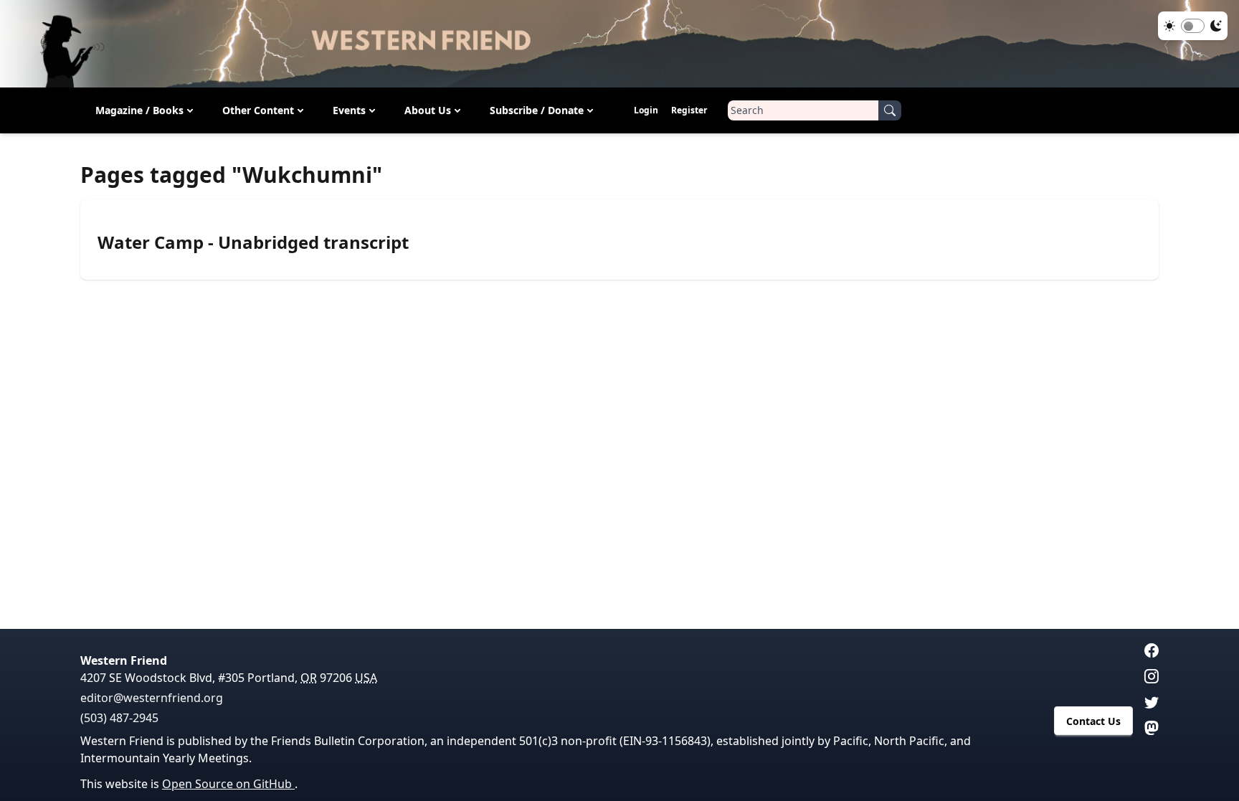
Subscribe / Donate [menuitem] (537, 110)
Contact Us (1093, 721)
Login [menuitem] (646, 110)
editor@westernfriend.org (151, 698)
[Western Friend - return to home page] (619, 43)
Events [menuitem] (349, 110)
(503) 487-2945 (119, 718)
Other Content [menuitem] (258, 110)
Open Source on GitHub (228, 784)
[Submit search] (889, 110)
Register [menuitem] (689, 110)
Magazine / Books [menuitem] (139, 110)
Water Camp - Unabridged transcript (253, 242)
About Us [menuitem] (427, 110)
